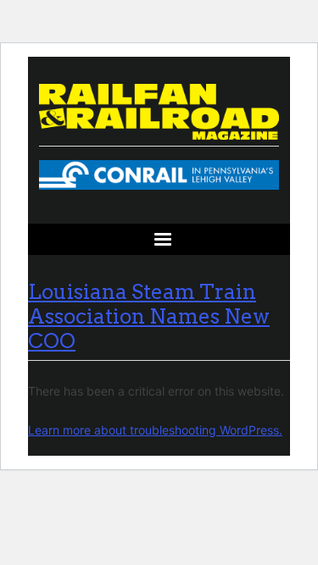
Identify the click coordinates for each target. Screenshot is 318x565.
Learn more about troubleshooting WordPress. (155, 430)
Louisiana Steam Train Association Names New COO (149, 316)
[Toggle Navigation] (159, 239)
